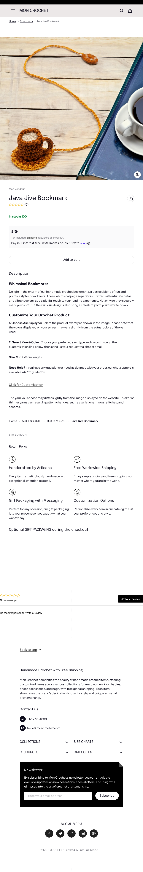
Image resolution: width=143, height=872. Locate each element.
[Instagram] (71, 833)
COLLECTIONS (30, 742)
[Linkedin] (83, 833)
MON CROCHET (53, 849)
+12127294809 (37, 719)
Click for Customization (26, 385)
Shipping (32, 237)
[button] (122, 11)
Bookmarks (26, 21)
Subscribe (107, 795)
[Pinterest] (94, 833)
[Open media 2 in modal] (71, 108)
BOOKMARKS (56, 421)
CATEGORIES (83, 752)
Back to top (28, 649)
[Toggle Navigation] (13, 11)
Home (12, 21)
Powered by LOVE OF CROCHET (83, 849)
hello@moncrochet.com (43, 728)
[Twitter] (60, 833)
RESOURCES (29, 752)
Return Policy (18, 446)
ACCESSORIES (32, 421)
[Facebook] (49, 833)
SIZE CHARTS (83, 742)
